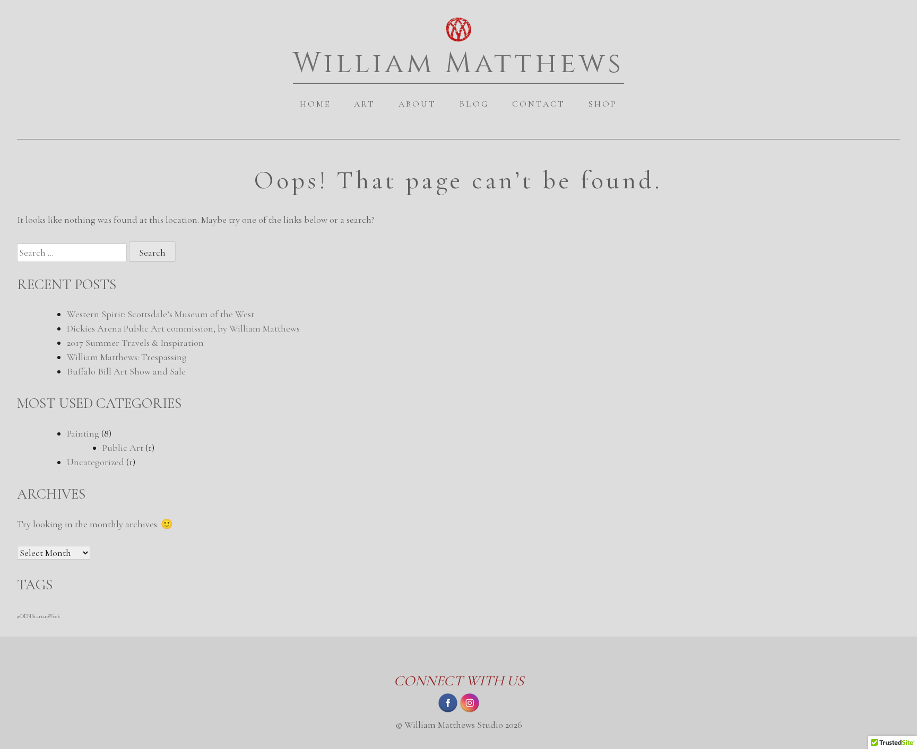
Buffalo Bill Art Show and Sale (126, 371)
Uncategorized (95, 462)
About (417, 104)
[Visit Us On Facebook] (447, 710)
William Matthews (459, 63)
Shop (603, 104)
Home (315, 104)
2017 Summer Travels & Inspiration (135, 343)
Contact (538, 104)
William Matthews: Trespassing (127, 357)
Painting (83, 433)
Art (364, 104)
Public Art (122, 448)
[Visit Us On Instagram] (469, 710)
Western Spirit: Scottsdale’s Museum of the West (160, 314)
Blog (474, 104)
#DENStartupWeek (38, 616)
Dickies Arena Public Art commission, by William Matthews (183, 328)
